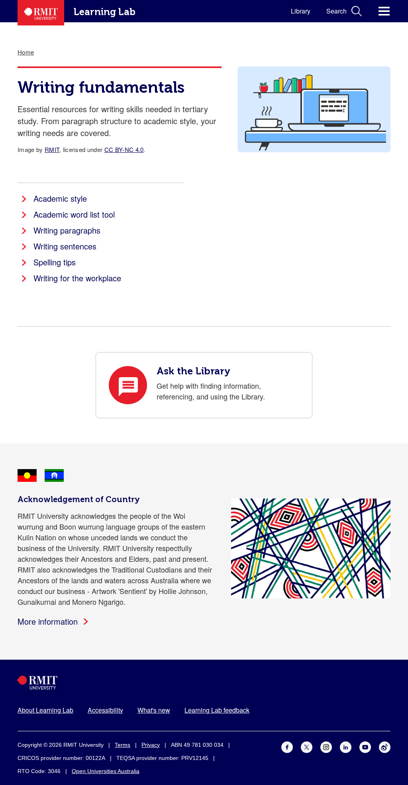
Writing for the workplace (77, 278)
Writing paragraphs (66, 230)
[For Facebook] (287, 746)
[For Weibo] (384, 746)
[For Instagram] (326, 746)
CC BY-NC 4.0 (124, 149)
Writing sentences (64, 246)
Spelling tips (54, 262)
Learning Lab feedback (216, 710)
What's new (153, 710)
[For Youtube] (365, 746)
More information (48, 621)
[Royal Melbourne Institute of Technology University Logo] (204, 683)
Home (26, 52)
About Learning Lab (45, 710)
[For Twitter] (306, 746)
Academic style (60, 198)
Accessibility (105, 710)
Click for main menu (384, 11)
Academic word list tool (74, 214)
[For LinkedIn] (345, 746)
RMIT (52, 149)
